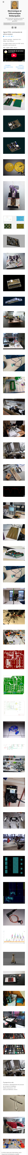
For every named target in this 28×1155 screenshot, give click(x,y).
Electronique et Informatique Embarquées (14, 13)
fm (13, 36)
